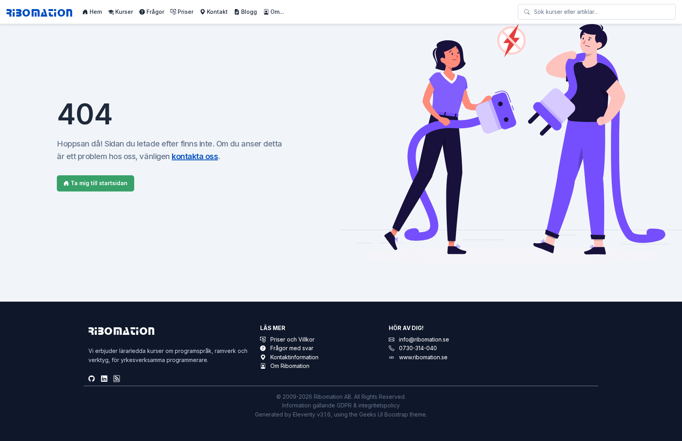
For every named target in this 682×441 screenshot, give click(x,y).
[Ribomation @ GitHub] (91, 379)
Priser (184, 11)
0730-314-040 (418, 348)
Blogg (248, 11)
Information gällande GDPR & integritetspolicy (341, 405)
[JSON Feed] (117, 379)
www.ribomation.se (423, 357)
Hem (95, 11)
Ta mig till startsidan (98, 183)
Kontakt (216, 11)
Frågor (154, 11)
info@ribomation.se (424, 339)
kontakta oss (195, 156)
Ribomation (39, 12)
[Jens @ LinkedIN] (104, 379)
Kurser (123, 11)
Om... (276, 11)
